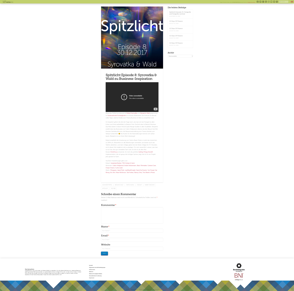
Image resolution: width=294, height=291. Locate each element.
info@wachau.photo (251, 2)
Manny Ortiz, (138, 172)
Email (105, 235)
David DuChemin (141, 170)
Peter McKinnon (121, 172)
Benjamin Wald (145, 113)
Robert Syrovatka (132, 113)
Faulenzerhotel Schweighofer (117, 115)
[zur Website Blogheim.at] (239, 279)
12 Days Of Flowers (176, 21)
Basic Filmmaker (142, 165)
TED (123, 163)
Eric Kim (112, 172)
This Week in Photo (149, 172)
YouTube (113, 188)
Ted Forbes (130, 172)
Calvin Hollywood (118, 165)
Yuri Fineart (151, 170)
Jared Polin (120, 170)
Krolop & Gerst (130, 163)
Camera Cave (152, 165)
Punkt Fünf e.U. (163, 289)
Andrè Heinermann (130, 165)
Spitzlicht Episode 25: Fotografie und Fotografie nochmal (180, 13)
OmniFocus (114, 152)
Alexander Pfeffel (107, 184)
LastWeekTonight (130, 170)
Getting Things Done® (145, 152)
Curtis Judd (119, 168)
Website (105, 244)
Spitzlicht (105, 188)
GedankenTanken (116, 163)
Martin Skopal (130, 184)
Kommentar (108, 205)
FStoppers (113, 170)
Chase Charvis (110, 168)
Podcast (139, 184)
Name (105, 226)
